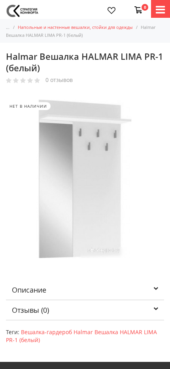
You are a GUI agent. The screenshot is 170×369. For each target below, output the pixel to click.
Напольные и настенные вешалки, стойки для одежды (75, 27)
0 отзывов (59, 80)
